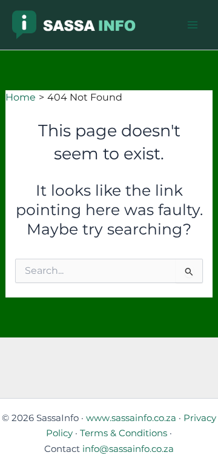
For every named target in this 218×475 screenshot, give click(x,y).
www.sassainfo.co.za (131, 418)
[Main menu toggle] (192, 25)
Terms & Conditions (123, 433)
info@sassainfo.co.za (128, 448)
